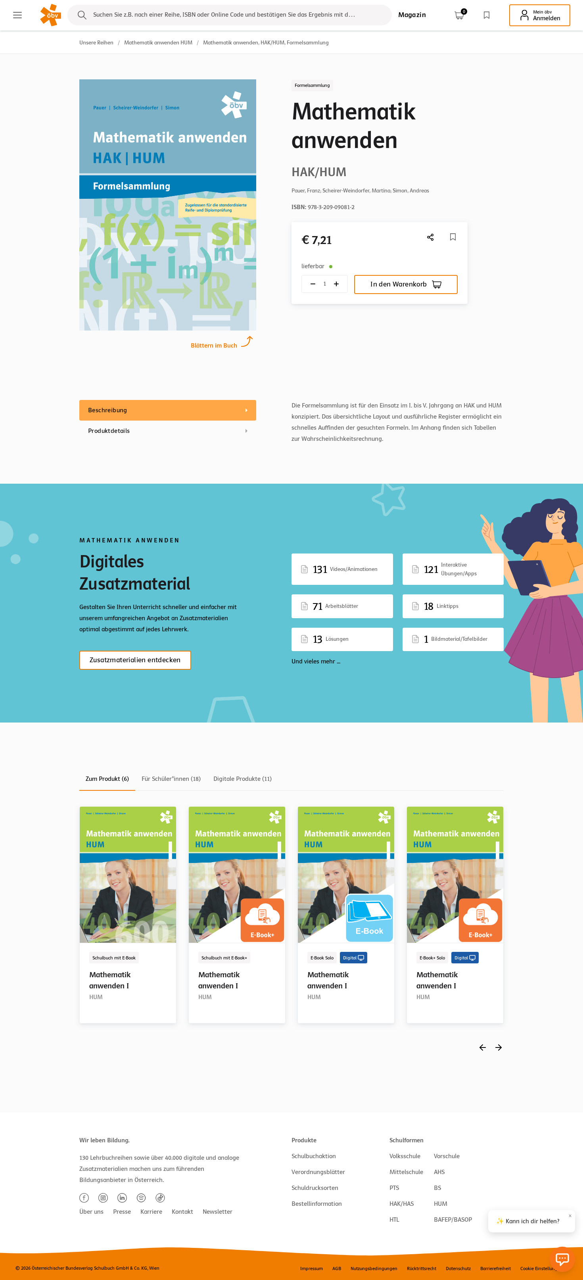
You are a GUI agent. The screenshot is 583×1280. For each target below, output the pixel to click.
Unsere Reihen (96, 42)
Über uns (91, 1211)
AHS (439, 1172)
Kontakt (182, 1211)
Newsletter (217, 1211)
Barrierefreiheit (495, 1268)
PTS (394, 1188)
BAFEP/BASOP (453, 1219)
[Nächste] (430, 237)
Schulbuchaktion (314, 1156)
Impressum (311, 1268)
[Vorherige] (482, 1047)
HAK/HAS (401, 1203)
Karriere (151, 1211)
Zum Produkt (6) (107, 778)
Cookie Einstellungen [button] (541, 1268)
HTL (394, 1219)
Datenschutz (458, 1268)
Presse (122, 1211)
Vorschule (447, 1156)
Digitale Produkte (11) (242, 778)
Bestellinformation (317, 1203)
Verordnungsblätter (318, 1172)
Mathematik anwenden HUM (158, 42)
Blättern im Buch (214, 345)
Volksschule (404, 1156)
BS (437, 1188)
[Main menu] (17, 15)
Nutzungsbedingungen (374, 1268)
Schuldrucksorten (315, 1188)
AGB (336, 1268)
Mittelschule (406, 1172)
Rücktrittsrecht (421, 1268)
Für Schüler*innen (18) (171, 778)
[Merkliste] (486, 15)
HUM (440, 1203)
